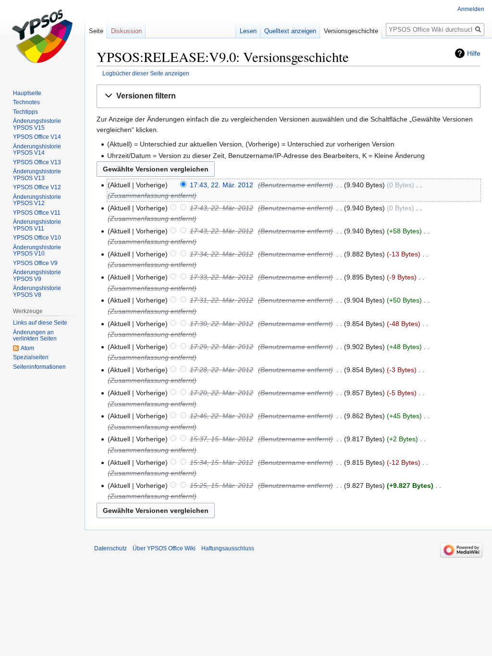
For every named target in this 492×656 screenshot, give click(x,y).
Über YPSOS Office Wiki (164, 548)
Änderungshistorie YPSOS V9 (37, 275)
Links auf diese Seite (40, 322)
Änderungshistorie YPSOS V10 (37, 250)
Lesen (248, 31)
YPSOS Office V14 (37, 137)
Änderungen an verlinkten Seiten (35, 335)
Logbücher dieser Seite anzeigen (145, 73)
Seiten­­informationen (39, 367)
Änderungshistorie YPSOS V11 (37, 225)
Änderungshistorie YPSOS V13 (37, 175)
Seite (96, 31)
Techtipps (25, 112)
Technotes (26, 102)
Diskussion (126, 31)
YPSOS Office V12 (37, 187)
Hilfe (473, 53)
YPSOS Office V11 (37, 212)
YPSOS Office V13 (37, 162)
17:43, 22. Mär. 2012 (221, 185)
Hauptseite (27, 93)
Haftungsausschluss (227, 548)
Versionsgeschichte (351, 31)
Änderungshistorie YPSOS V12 (37, 200)
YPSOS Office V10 (37, 237)
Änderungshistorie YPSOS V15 (37, 124)
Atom (27, 348)
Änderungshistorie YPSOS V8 (37, 291)
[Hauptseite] (42, 38)
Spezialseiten (31, 357)
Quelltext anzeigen (290, 31)
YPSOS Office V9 (35, 263)
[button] (288, 96)
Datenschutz (110, 548)
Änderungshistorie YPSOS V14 (37, 150)
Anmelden (470, 9)
